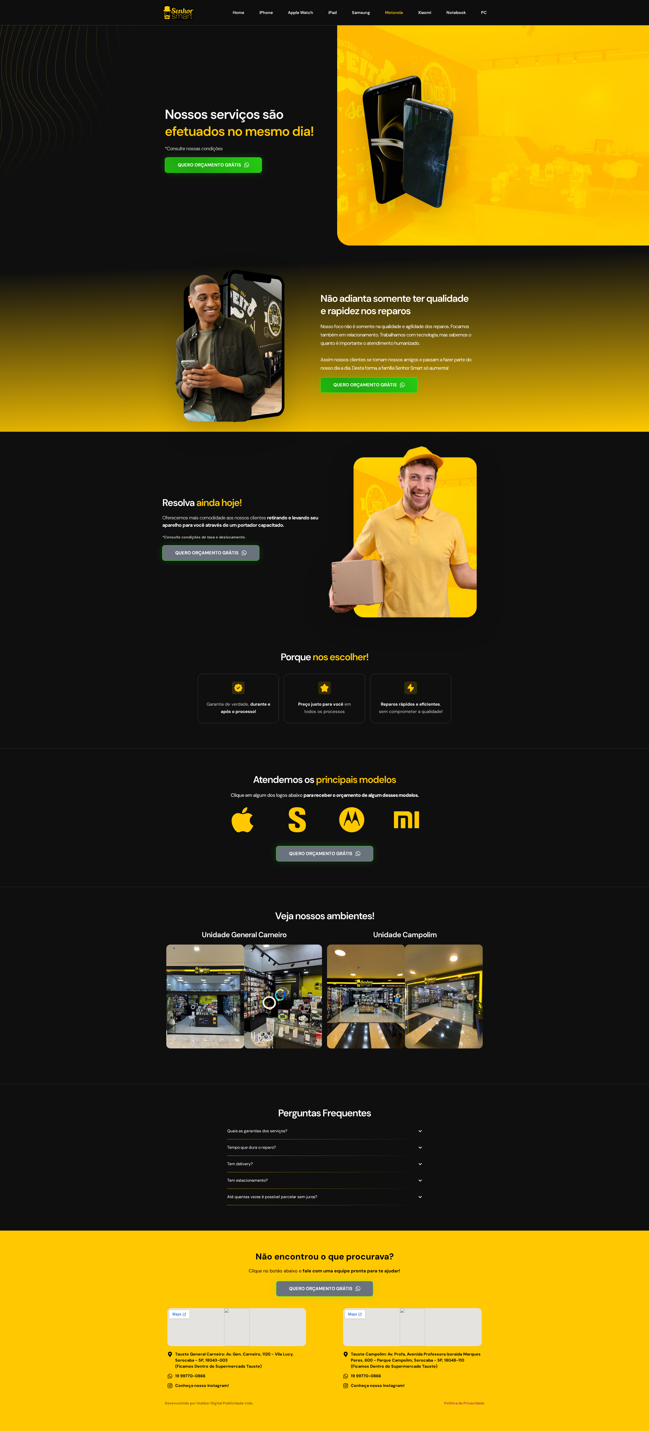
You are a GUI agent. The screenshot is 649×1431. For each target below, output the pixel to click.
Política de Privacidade (464, 1403)
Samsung (361, 12)
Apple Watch (300, 12)
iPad (332, 12)
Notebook (456, 12)
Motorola (394, 12)
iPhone (266, 12)
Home (238, 12)
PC (484, 12)
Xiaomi (424, 12)
